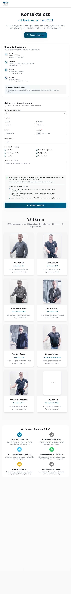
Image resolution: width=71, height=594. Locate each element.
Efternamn (39, 121)
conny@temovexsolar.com (53, 361)
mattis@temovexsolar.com (53, 269)
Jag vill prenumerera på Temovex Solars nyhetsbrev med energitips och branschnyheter (33, 194)
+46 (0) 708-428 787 (20, 363)
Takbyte (9, 156)
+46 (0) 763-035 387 (20, 409)
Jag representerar (13, 110)
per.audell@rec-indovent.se (19, 269)
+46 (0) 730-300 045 (53, 409)
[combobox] (35, 113)
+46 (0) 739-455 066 (20, 318)
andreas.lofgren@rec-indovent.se (20, 315)
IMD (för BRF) (42, 153)
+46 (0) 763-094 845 (53, 272)
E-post (7, 130)
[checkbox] (5, 150)
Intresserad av (12, 147)
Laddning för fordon (13, 153)
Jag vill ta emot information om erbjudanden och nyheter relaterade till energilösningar (33, 190)
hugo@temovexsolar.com (53, 406)
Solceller (9, 150)
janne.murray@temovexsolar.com (53, 315)
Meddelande (11, 160)
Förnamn (7, 121)
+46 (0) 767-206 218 (20, 272)
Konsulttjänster (43, 156)
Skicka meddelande (37, 35)
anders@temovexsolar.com (20, 406)
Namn (7, 118)
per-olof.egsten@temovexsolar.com (20, 361)
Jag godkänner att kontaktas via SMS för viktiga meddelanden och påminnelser (35, 198)
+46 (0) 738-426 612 (53, 318)
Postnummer (9, 139)
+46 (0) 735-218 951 (53, 363)
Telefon (39, 130)
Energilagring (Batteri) (45, 150)
